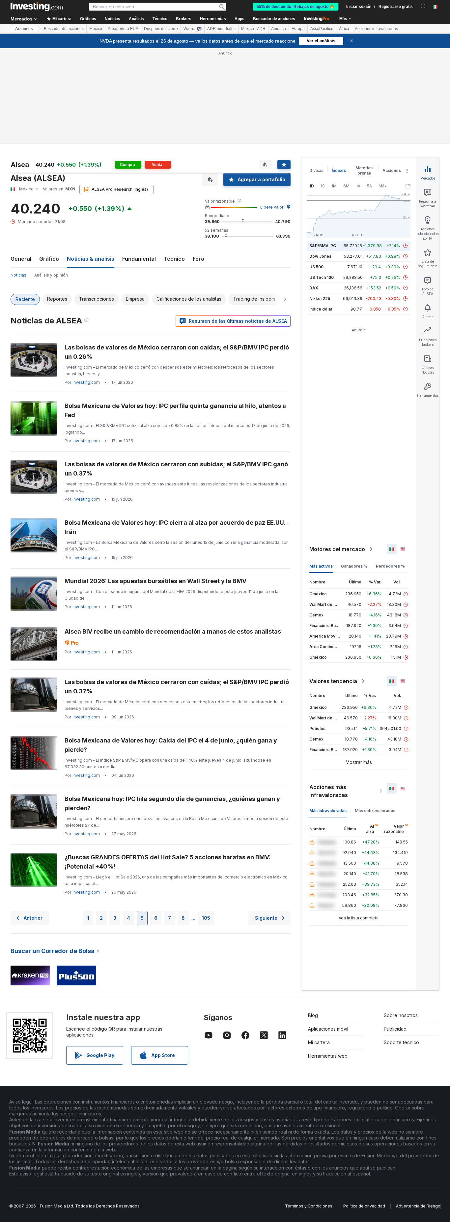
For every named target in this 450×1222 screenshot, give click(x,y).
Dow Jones (320, 256)
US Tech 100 (321, 277)
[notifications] (423, 6)
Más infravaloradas (328, 810)
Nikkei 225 (319, 298)
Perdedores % (390, 566)
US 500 (316, 266)
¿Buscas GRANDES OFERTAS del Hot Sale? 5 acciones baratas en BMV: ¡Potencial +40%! (167, 862)
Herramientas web (328, 1056)
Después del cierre (161, 28)
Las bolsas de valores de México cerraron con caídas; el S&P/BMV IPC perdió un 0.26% (177, 352)
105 (206, 918)
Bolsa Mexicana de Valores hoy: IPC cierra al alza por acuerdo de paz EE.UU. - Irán (177, 527)
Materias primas (364, 170)
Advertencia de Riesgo (418, 1206)
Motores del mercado (337, 549)
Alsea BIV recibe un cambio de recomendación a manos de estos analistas (173, 631)
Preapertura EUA (123, 28)
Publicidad (395, 1029)
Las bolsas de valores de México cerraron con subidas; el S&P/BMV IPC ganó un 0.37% (176, 469)
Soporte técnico (401, 1042)
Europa (298, 28)
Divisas (316, 170)
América (278, 28)
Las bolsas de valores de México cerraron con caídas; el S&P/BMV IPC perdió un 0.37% (177, 686)
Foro (198, 258)
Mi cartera (319, 1042)
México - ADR (253, 28)
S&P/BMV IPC (322, 245)
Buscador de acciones (274, 19)
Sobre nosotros (401, 1015)
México (95, 28)
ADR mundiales (221, 28)
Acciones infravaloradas (376, 28)
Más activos (321, 566)
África (344, 28)
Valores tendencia (333, 681)
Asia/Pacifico (321, 28)
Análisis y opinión (51, 275)
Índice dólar (320, 309)
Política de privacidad (364, 1206)
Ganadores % (354, 566)
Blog (313, 1015)
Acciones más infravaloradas (328, 791)
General (21, 258)
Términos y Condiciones (308, 1206)
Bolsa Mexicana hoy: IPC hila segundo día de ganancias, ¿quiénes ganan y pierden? (172, 803)
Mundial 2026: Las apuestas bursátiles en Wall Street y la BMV (155, 581)
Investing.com (86, 382)
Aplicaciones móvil (328, 1029)
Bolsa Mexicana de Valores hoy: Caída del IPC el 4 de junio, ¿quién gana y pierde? (171, 745)
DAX (313, 287)
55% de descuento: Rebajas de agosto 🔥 (295, 6)
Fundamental (139, 258)
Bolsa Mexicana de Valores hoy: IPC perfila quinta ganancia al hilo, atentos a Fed (175, 410)
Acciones (24, 28)
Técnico (174, 258)
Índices (339, 170)
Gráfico (49, 258)
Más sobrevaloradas (375, 810)
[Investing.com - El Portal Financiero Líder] (37, 6)
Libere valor (271, 207)
